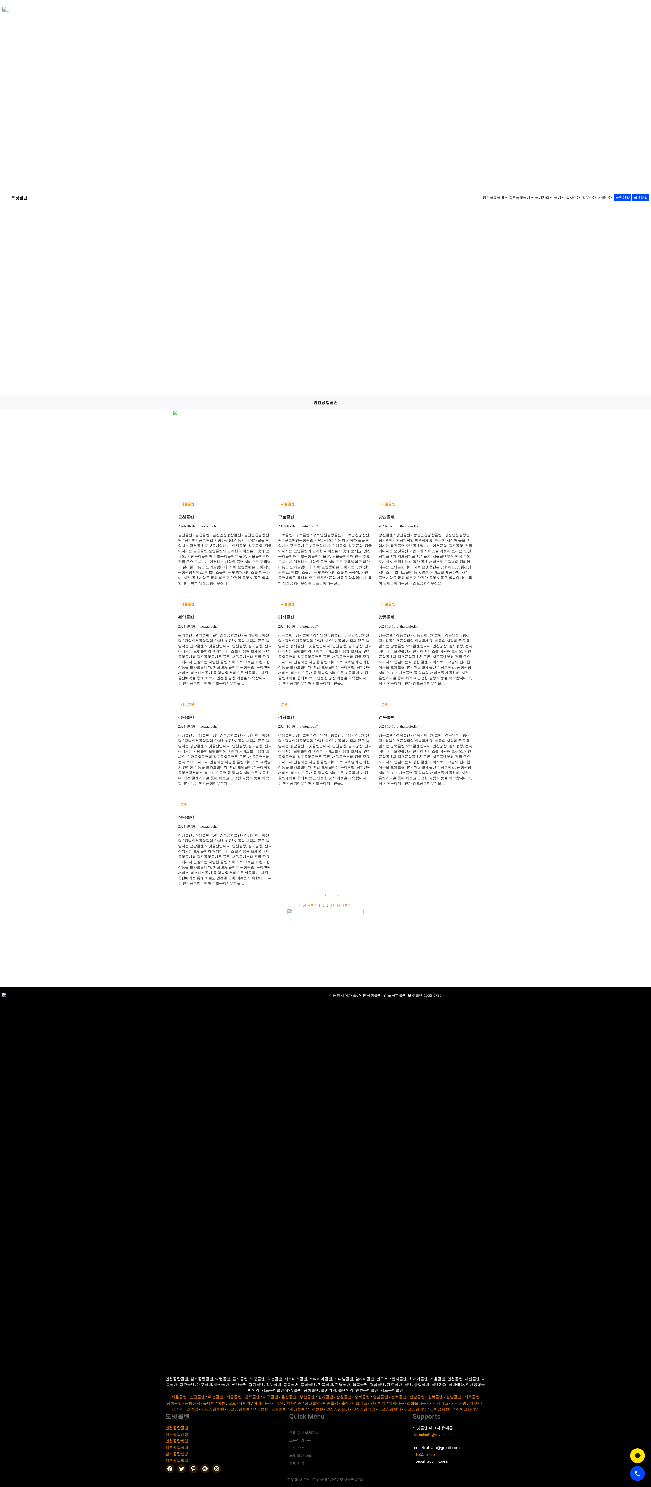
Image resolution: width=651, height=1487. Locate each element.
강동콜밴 (387, 617)
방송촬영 (330, 1403)
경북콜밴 (387, 717)
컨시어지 (378, 1403)
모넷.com (297, 1448)
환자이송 (294, 1403)
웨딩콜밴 (297, 1409)
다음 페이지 (342, 905)
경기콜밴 (325, 1397)
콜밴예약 (622, 198)
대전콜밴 (215, 1397)
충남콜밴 (380, 1397)
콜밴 (284, 704)
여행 (221, 1403)
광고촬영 (312, 1403)
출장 (345, 1403)
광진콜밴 (387, 517)
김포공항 (173, 1448)
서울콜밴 (188, 504)
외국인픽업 (188, 1409)
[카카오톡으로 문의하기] (637, 1455)
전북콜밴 (398, 1397)
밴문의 (641, 198)
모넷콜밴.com (300, 1455)
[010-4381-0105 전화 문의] (637, 1473)
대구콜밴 (270, 1397)
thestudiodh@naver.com (432, 1435)
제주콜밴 (472, 1397)
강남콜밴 (186, 717)
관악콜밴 (186, 617)
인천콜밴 (197, 1397)
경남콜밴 (286, 717)
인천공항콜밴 (212, 1409)
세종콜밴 (234, 1397)
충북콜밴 (362, 1397)
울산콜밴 (289, 1397)
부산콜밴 (307, 1397)
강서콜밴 (286, 617)
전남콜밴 (186, 817)
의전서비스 (438, 1403)
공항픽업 (174, 1403)
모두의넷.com (301, 1440)
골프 (232, 1403)
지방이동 (396, 1403)
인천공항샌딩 (337, 1409)
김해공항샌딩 (441, 1409)
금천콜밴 (186, 517)
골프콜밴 (279, 1409)
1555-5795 (425, 1454)
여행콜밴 (260, 1409)
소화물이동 (416, 1403)
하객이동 (261, 1403)
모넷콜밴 (19, 197)
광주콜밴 (252, 1397)
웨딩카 (244, 1403)
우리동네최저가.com (306, 1433)
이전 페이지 (308, 905)
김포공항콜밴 (238, 1409)
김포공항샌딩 (389, 1409)
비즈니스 (359, 1403)
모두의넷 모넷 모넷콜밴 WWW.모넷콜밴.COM (325, 1480)
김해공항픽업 (467, 1409)
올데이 (209, 1403)
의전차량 (458, 1403)
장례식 (277, 1403)
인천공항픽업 (363, 1409)
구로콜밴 (286, 517)
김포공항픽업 (415, 1409)
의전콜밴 (315, 1409)
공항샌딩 (192, 1403)
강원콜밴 (343, 1397)
